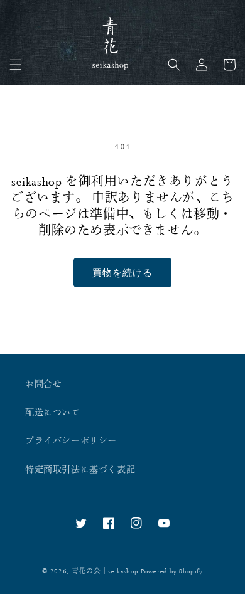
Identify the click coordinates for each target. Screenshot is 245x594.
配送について (52, 413)
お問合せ (43, 384)
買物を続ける (122, 272)
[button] (16, 64)
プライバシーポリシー (71, 441)
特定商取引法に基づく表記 (80, 470)
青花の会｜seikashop (105, 571)
